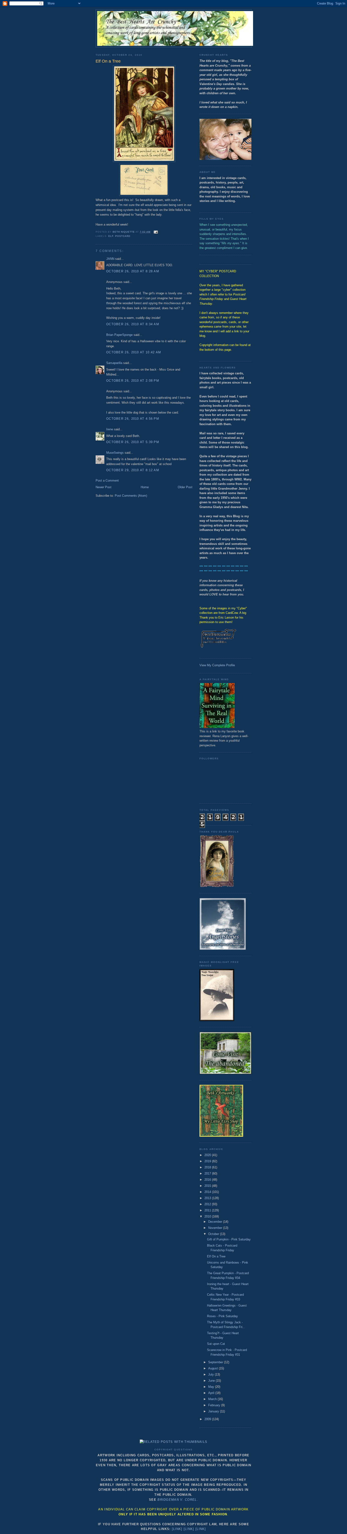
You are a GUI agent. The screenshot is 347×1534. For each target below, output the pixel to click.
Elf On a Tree (216, 1256)
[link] (177, 1529)
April (211, 1393)
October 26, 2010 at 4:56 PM (132, 418)
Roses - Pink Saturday (222, 1316)
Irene (109, 429)
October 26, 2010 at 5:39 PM (132, 442)
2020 (208, 1155)
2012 (208, 1204)
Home (145, 487)
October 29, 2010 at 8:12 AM (132, 470)
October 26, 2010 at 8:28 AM (132, 271)
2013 (208, 1198)
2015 (208, 1186)
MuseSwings (115, 452)
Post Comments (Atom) (131, 495)
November (215, 1228)
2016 (208, 1179)
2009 (208, 1419)
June (212, 1380)
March (213, 1399)
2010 (208, 1216)
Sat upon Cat (216, 1344)
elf (110, 236)
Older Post (185, 487)
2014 (208, 1192)
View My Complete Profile (217, 665)
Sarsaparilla (114, 363)
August (213, 1368)
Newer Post (103, 487)
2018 (208, 1167)
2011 (208, 1210)
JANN (110, 259)
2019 (208, 1161)
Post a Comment (107, 480)
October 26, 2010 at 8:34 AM (132, 324)
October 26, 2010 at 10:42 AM (133, 352)
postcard (122, 236)
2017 (208, 1173)
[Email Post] (156, 232)
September (216, 1362)
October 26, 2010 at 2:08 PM (132, 380)
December (215, 1221)
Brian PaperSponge (119, 335)
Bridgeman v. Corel (177, 1499)
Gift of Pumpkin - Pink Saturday (229, 1239)
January (214, 1411)
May (211, 1387)
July (211, 1374)
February (214, 1405)
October (214, 1234)
